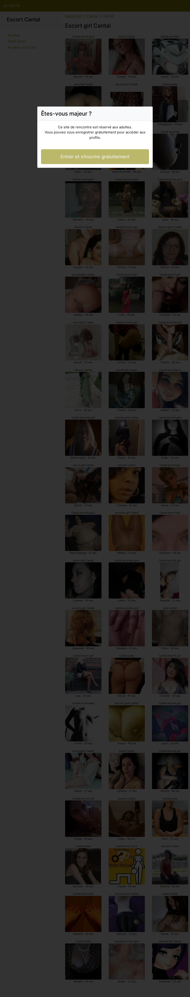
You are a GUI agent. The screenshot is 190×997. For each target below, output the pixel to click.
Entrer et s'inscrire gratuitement (95, 156)
